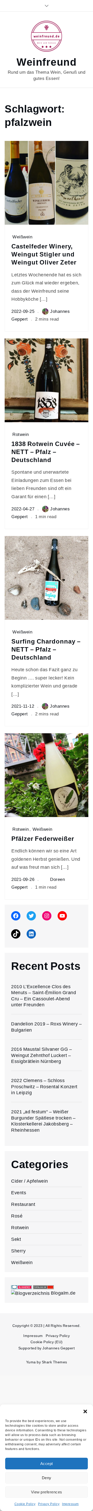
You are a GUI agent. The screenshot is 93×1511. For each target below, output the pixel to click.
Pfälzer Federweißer (42, 838)
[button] (85, 1411)
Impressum (70, 1504)
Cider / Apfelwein (29, 1181)
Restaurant (23, 1204)
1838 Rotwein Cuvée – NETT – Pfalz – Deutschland (45, 452)
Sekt (16, 1239)
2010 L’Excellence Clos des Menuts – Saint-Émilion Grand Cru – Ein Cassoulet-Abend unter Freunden (43, 996)
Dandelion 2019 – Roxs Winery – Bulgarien (46, 1027)
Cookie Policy (25, 1504)
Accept (46, 1463)
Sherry (18, 1251)
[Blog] (30, 1293)
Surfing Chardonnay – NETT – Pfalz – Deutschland (46, 649)
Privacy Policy (48, 1504)
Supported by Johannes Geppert (46, 1348)
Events (18, 1193)
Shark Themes (54, 1362)
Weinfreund (46, 62)
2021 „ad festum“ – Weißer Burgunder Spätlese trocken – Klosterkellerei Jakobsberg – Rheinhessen (43, 1121)
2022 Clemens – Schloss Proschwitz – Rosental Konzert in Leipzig (44, 1086)
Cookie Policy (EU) (46, 1342)
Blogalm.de (63, 1293)
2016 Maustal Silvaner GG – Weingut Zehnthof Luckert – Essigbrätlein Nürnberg (41, 1055)
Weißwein (22, 237)
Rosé (16, 1216)
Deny (46, 1477)
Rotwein (20, 434)
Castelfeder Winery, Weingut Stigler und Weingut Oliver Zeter (43, 254)
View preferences (46, 1492)
